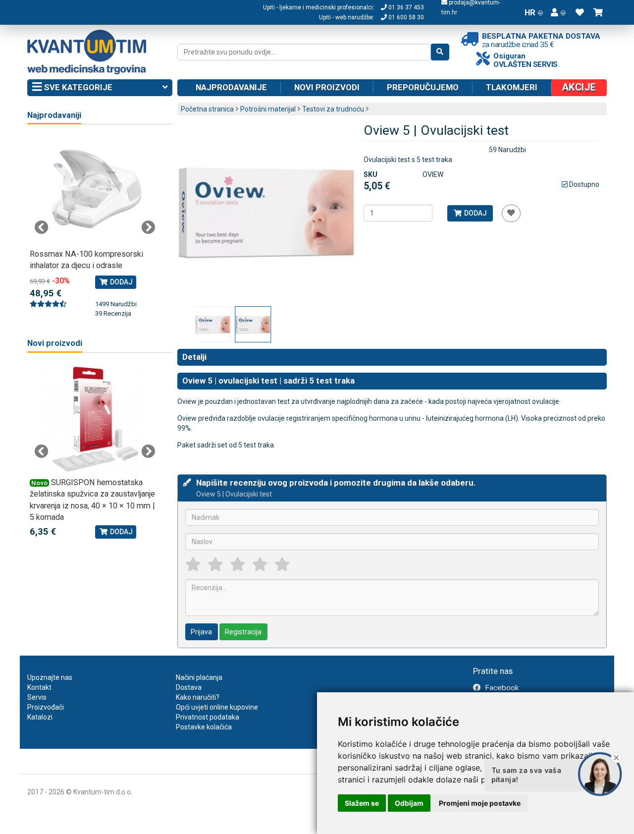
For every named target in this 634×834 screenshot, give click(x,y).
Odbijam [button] (409, 803)
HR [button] (530, 12)
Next (148, 227)
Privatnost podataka (207, 717)
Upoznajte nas (49, 677)
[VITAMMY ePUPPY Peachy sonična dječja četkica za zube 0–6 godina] (156, 419)
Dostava (189, 687)
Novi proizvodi (327, 87)
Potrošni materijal (268, 109)
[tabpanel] (94, 221)
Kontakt (39, 687)
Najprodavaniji (54, 115)
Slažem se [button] (362, 803)
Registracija (243, 632)
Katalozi (40, 717)
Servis (37, 697)
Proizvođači (45, 707)
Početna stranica (207, 109)
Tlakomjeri (511, 87)
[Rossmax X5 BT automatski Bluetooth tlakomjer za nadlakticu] (95, 190)
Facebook (501, 687)
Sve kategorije (77, 87)
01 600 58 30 (405, 17)
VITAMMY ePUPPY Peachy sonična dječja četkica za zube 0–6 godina (152, 494)
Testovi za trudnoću (333, 109)
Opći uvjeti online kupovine (217, 707)
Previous (42, 227)
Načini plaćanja (199, 677)
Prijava (201, 632)
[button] (558, 12)
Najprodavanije (231, 87)
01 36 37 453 (405, 7)
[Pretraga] (440, 52)
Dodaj (475, 213)
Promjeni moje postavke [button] (480, 803)
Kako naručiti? (197, 697)
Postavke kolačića (204, 727)
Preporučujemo (423, 87)
